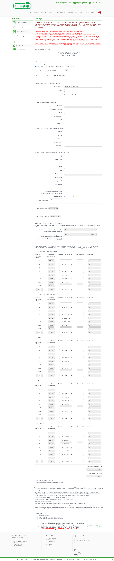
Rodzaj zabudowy (58, 196)
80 (39, 264)
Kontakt (76, 12)
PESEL (60, 112)
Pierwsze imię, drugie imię (56, 109)
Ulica (60, 170)
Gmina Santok (51, 544)
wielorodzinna (78, 196)
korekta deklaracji (70, 66)
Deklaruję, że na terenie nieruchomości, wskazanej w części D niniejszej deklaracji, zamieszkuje (50, 230)
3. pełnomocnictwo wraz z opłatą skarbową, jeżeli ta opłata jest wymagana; (52, 497)
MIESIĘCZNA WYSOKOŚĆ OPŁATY (94, 466)
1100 (39, 278)
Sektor (59, 123)
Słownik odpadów (21, 31)
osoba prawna (69, 92)
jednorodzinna (69, 196)
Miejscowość (59, 181)
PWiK (49, 545)
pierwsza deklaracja (40, 66)
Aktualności (36, 12)
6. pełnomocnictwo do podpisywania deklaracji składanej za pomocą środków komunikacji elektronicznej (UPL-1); (61, 503)
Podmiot (60, 90)
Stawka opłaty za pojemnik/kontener (51, 255)
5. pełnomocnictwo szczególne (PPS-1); (44, 501)
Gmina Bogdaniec (52, 538)
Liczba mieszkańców (43, 200)
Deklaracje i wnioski (22, 22)
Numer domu (58, 173)
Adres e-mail (59, 120)
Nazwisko (59, 131)
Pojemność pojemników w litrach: (38, 256)
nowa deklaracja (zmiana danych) (55, 66)
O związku (69, 12)
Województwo (58, 159)
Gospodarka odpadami (59, 12)
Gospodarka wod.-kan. (46, 12)
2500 (39, 285)
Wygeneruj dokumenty (93, 525)
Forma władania (58, 86)
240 (39, 271)
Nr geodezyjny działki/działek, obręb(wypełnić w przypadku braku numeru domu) (51, 192)
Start (30, 12)
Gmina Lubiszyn (51, 542)
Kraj (61, 156)
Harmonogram (21, 27)
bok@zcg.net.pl (21, 49)
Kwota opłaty (90, 254)
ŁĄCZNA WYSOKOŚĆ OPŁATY (95, 473)
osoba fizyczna (69, 89)
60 (39, 260)
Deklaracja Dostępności (91, 12)
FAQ (81, 12)
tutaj (94, 559)
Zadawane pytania (22, 36)
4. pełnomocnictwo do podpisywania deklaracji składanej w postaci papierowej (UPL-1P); (55, 499)
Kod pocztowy (58, 184)
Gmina (60, 166)
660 (39, 275)
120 (39, 268)
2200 (39, 282)
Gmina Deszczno (51, 539)
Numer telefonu (58, 116)
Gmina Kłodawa (51, 541)
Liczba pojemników (80, 254)
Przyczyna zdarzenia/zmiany (41, 75)
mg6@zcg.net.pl (81, 3)
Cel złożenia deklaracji (40, 64)
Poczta (60, 188)
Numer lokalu (58, 177)
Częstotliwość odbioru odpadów (65, 254)
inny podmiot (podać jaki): (72, 94)
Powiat (60, 163)
